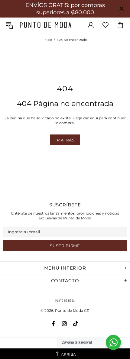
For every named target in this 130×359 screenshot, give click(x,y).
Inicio (48, 40)
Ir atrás (64, 139)
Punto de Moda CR (45, 25)
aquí (94, 118)
